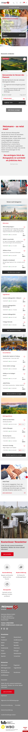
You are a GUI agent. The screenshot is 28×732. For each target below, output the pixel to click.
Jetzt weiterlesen (7, 493)
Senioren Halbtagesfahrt (9, 314)
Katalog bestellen (7, 191)
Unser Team (6, 481)
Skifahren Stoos (7, 250)
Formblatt (17, 705)
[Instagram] (4, 628)
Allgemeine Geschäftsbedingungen (10, 700)
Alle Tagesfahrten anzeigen (14, 330)
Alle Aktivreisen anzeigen (14, 272)
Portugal (16, 650)
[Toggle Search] (17, 3)
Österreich (17, 648)
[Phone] (7, 628)
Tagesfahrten (17, 668)
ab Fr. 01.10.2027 (7, 95)
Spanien (3, 656)
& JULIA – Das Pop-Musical (9, 17)
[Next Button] (27, 75)
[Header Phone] (13, 3)
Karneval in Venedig (8, 445)
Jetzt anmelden (7, 554)
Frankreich (4, 640)
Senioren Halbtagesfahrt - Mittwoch (12, 298)
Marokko (16, 645)
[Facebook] (1, 628)
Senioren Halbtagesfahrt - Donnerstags (9, 306)
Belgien (3, 637)
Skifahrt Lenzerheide (8, 239)
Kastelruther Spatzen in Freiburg (11, 356)
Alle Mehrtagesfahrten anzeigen (14, 455)
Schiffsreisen (4, 675)
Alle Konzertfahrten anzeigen (14, 394)
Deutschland (17, 637)
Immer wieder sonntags (9, 366)
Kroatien (16, 642)
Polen (2, 650)
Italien (3, 642)
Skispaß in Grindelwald (9, 260)
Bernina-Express (7, 436)
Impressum (4, 695)
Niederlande (4, 648)
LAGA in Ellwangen (8, 428)
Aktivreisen (4, 665)
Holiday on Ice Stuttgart (9, 373)
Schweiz (3, 653)
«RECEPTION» (6, 383)
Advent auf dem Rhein (8, 419)
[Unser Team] (14, 472)
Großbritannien (18, 640)
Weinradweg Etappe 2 (8, 226)
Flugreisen (17, 665)
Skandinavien (17, 653)
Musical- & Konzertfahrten (5, 671)
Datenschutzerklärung (7, 705)
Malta (2, 645)
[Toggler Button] (26, 3)
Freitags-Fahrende (7, 322)
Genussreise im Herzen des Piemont (13, 76)
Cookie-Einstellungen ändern (8, 714)
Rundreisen (17, 672)
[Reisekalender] (20, 3)
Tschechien (17, 656)
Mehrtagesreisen (6, 668)
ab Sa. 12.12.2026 (7, 31)
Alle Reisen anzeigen (14, 110)
